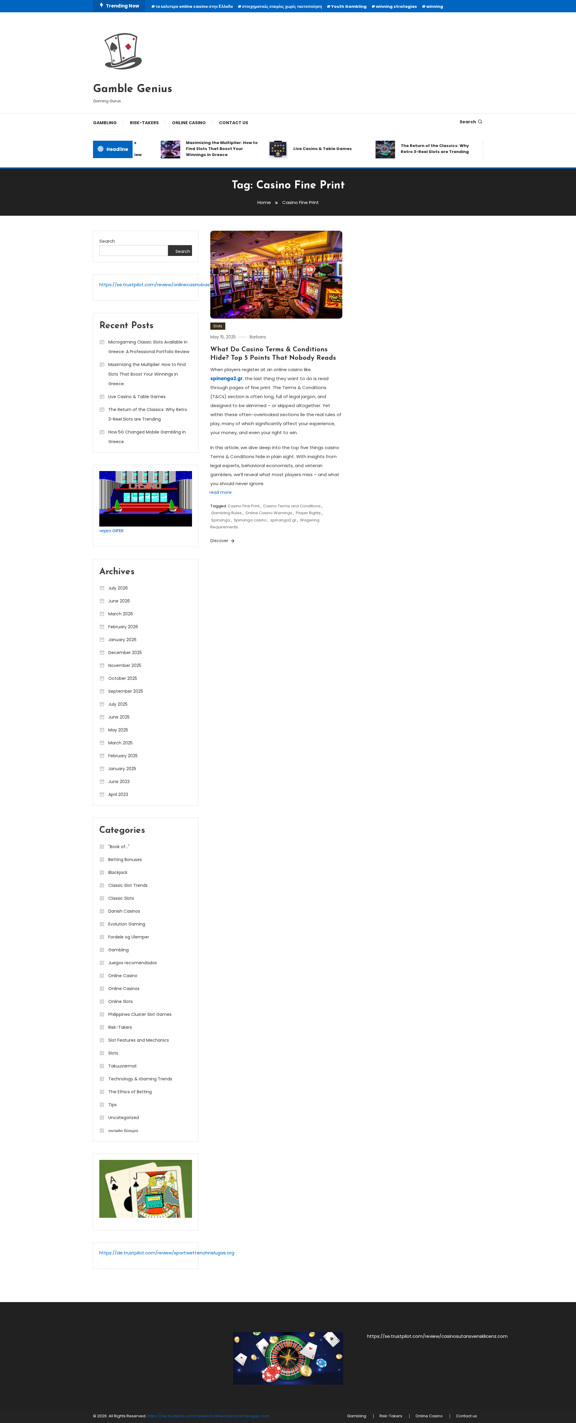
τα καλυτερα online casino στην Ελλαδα (194, 6)
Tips (112, 1105)
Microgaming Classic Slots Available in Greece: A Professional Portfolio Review (148, 347)
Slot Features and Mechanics (138, 1040)
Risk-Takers (144, 123)
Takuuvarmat (122, 1066)
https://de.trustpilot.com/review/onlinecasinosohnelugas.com (208, 1416)
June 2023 (119, 782)
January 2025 (122, 769)
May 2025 (118, 730)
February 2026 (123, 627)
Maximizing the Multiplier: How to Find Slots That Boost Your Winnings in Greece (204, 149)
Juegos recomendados (132, 963)
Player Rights (308, 513)
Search (468, 122)
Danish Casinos (124, 911)
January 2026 (122, 640)
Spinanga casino (250, 520)
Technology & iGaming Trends (140, 1079)
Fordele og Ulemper (128, 937)
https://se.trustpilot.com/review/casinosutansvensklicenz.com (437, 1336)
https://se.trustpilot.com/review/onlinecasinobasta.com (162, 284)
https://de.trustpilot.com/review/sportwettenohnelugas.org (166, 1253)
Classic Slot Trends (128, 885)
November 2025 (124, 665)
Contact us (233, 123)
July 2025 (118, 704)
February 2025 (123, 756)
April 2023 (118, 794)
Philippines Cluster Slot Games (140, 1014)
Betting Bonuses (125, 860)
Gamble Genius (132, 89)
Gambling (105, 123)
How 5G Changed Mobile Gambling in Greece (147, 437)
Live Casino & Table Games (305, 149)
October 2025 (122, 678)
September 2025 (125, 691)
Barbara (258, 337)
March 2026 (120, 614)
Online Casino (189, 123)
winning (434, 6)
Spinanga (220, 520)
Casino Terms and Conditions (292, 506)
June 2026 (119, 601)
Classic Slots (121, 898)
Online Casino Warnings (268, 513)
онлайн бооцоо (123, 1130)
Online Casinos (124, 989)
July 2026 (118, 588)
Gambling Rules (226, 513)
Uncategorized (123, 1118)
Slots (217, 326)
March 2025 (120, 743)
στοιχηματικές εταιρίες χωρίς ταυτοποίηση (282, 6)
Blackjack (118, 872)
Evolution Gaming (126, 924)
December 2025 (125, 653)
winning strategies (396, 6)
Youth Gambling (349, 6)
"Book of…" (119, 847)
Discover (220, 541)
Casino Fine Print (244, 506)
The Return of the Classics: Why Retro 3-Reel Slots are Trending (417, 149)
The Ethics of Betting (130, 1092)
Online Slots (120, 1001)
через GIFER (111, 530)
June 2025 (119, 717)
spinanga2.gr (226, 378)
